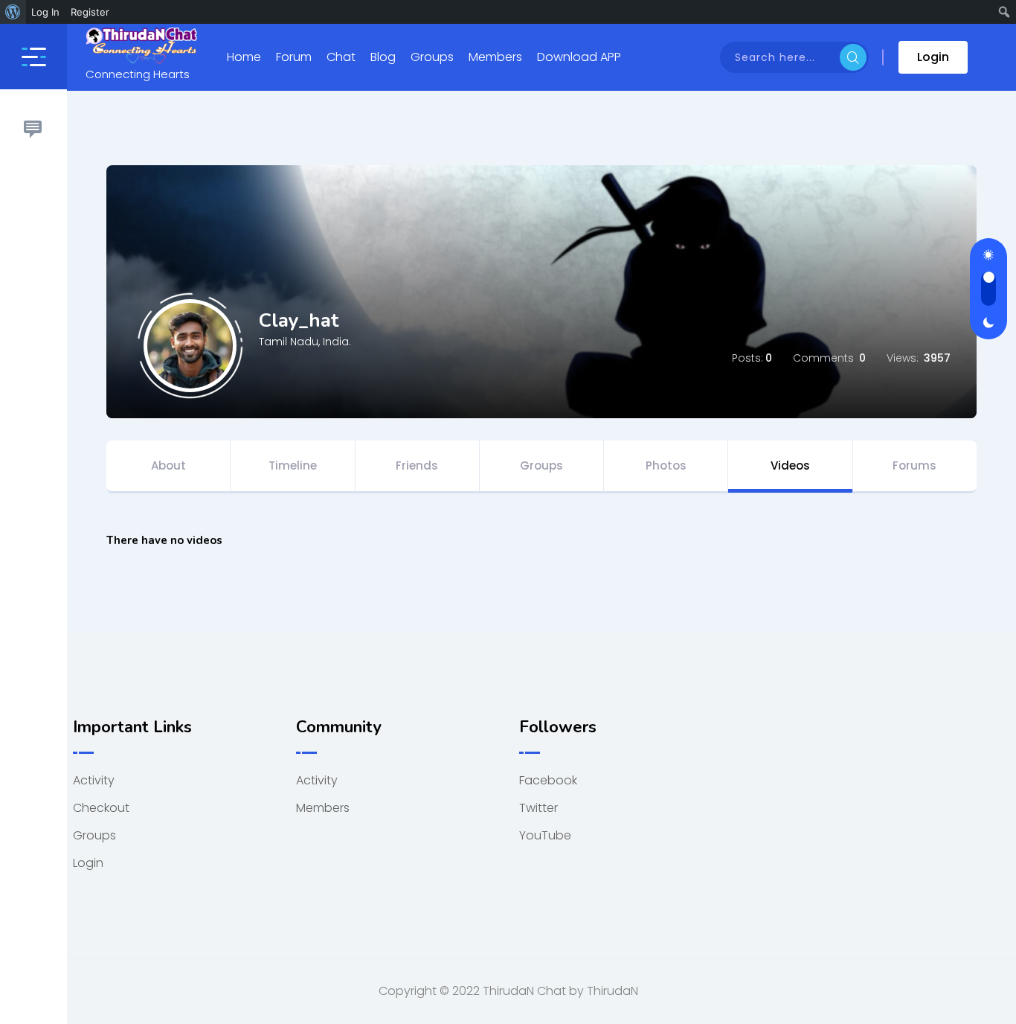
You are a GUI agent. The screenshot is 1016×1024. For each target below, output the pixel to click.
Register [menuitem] (90, 12)
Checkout (101, 807)
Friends (417, 465)
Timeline (293, 465)
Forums (914, 465)
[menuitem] (13, 12)
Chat (341, 56)
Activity (94, 780)
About (168, 465)
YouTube (545, 835)
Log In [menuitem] (45, 12)
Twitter (538, 807)
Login (933, 56)
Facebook (548, 780)
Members (495, 56)
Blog (383, 56)
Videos (790, 465)
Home (244, 56)
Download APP (579, 56)
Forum (294, 56)
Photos (666, 465)
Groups (432, 56)
